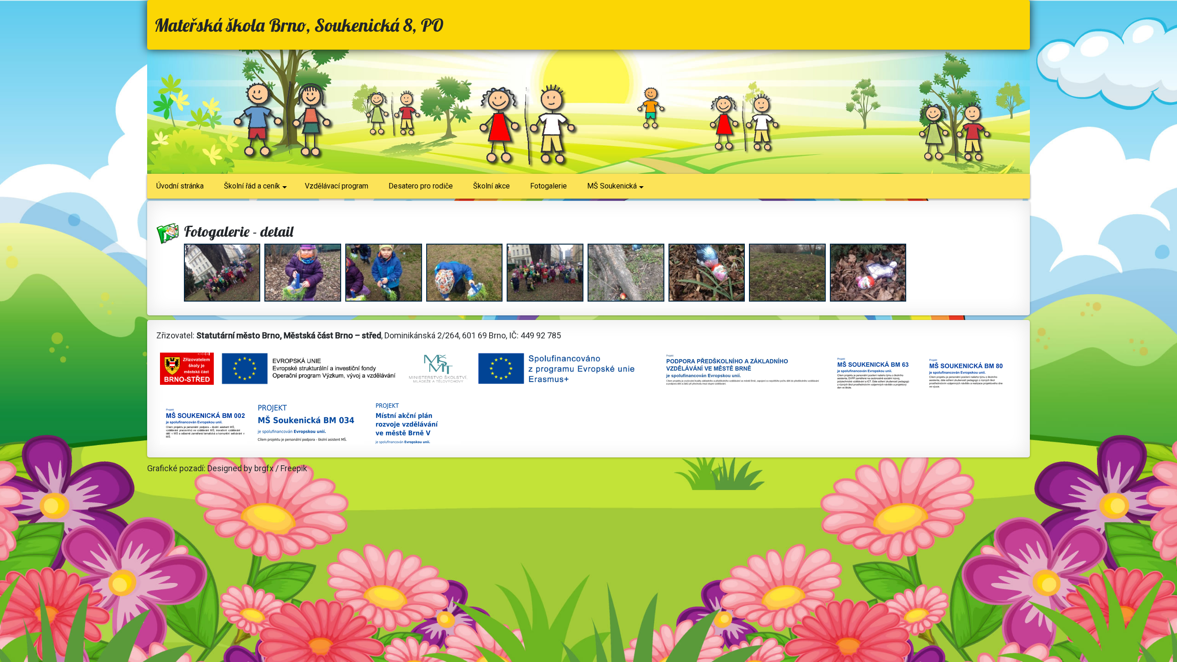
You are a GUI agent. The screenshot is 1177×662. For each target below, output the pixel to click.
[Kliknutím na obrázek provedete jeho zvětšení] (223, 274)
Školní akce (491, 186)
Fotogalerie (548, 186)
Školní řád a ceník (252, 186)
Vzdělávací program (336, 186)
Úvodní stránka (180, 186)
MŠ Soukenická (612, 186)
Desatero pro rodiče (421, 186)
